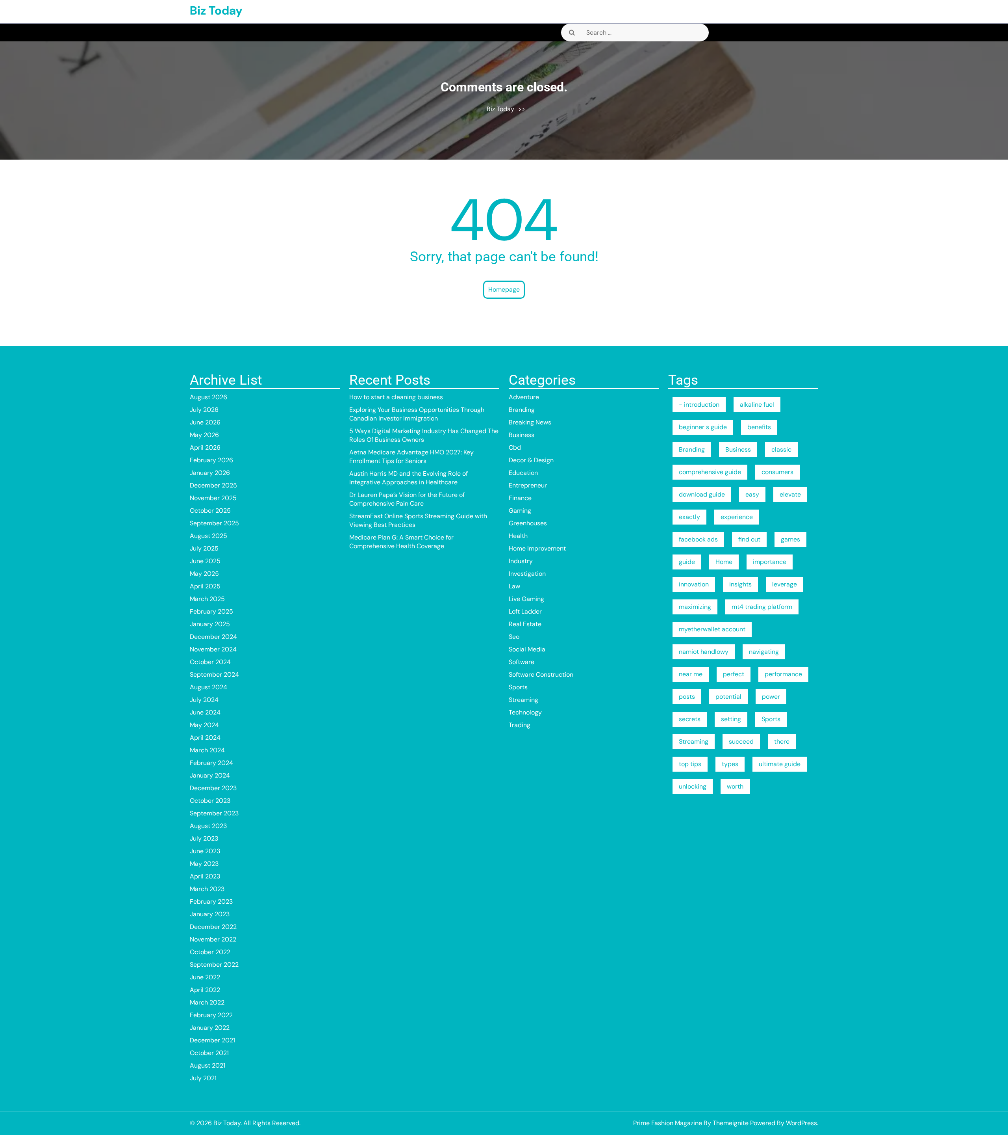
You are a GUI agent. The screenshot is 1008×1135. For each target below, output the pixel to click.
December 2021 (212, 1040)
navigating (764, 652)
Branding (522, 410)
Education (523, 473)
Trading (519, 725)
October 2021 (209, 1053)
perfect (733, 674)
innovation (694, 584)
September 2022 (214, 964)
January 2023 (210, 914)
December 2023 (213, 788)
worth (735, 786)
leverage (784, 584)
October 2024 (210, 662)
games (790, 539)
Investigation (527, 573)
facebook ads (698, 539)
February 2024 (211, 763)
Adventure (524, 397)
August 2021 (207, 1065)
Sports (518, 687)
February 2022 (211, 1015)
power (771, 696)
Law (514, 586)
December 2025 (213, 485)
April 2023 (205, 876)
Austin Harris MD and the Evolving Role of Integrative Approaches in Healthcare (408, 477)
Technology (525, 712)
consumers (777, 472)
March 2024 (207, 750)
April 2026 (205, 447)
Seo (514, 637)
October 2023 (210, 800)
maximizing (695, 607)
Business (521, 435)
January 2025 (210, 624)
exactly (689, 517)
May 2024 (204, 725)
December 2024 (213, 637)
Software (521, 662)
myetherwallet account (712, 629)
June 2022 (205, 977)
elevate (790, 494)
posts (687, 696)
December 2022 (213, 927)
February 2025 (211, 611)
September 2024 (214, 674)
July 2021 (203, 1078)
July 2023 (204, 838)
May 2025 (204, 573)
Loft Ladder (525, 611)
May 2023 (204, 864)
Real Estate (525, 624)
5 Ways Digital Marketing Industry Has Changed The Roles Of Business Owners (423, 435)
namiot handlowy (703, 652)
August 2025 (208, 536)
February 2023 (211, 901)
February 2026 (211, 460)
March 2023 (207, 889)
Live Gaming (526, 599)
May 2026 (204, 435)
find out (749, 539)
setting (731, 719)
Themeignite (731, 1123)
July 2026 (204, 410)
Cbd (515, 447)
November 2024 (213, 649)
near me (690, 674)
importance (769, 562)
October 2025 (210, 510)
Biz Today (216, 10)
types (730, 764)
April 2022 (205, 990)
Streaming (523, 700)
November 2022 (213, 939)
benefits (759, 427)
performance (783, 674)
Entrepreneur (528, 485)
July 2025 (204, 548)
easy (752, 494)
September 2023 (214, 813)
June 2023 (205, 851)
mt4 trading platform (762, 607)
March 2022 (207, 1002)
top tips (690, 764)
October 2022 (210, 952)
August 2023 (208, 826)
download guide (702, 494)
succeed (741, 741)
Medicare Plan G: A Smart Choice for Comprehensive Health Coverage (401, 541)
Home (723, 562)
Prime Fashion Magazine (667, 1123)
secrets (689, 719)
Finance (520, 498)
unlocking (692, 786)
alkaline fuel (757, 404)
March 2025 (207, 599)
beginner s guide (703, 427)
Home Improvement (537, 548)
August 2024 (208, 687)
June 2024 (205, 712)
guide (687, 562)
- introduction (699, 404)
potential (728, 696)
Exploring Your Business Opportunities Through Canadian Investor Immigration (416, 414)
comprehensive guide (710, 472)
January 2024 (210, 775)
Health (518, 536)
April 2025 (205, 586)
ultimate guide (779, 764)
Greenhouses (528, 523)
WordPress (801, 1123)
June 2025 (205, 561)
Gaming (520, 510)
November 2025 (213, 498)
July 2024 (204, 700)
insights (740, 584)
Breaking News (530, 422)
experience (737, 517)
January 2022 (210, 1027)
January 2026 (210, 473)
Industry (521, 561)
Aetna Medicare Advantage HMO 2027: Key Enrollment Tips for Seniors (411, 456)
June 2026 (205, 422)
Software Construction (541, 674)
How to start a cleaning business (396, 397)
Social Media (527, 649)
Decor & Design (531, 460)
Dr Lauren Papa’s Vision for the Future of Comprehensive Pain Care (407, 499)
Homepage (504, 289)
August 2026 (208, 397)
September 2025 (214, 523)
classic (781, 449)
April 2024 (205, 737)
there (781, 741)
